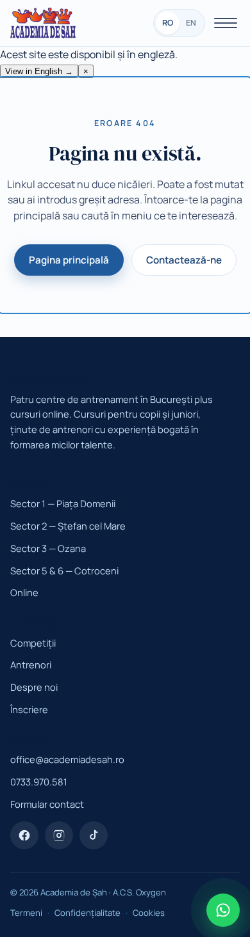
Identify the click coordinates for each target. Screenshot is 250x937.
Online (24, 592)
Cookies (149, 912)
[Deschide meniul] (226, 23)
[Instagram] (59, 835)
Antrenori (30, 664)
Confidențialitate (87, 912)
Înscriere (29, 709)
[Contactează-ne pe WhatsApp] (223, 910)
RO (167, 22)
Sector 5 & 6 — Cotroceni (64, 570)
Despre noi (34, 687)
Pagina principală (69, 260)
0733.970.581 (38, 781)
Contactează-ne (184, 260)
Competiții (33, 642)
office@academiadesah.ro (67, 759)
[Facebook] (24, 835)
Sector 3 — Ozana (48, 548)
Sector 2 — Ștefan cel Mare (68, 525)
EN (191, 22)
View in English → (39, 71)
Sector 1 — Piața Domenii (62, 503)
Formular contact (47, 804)
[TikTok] (93, 835)
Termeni (26, 912)
